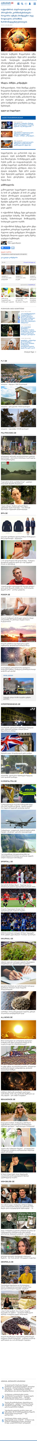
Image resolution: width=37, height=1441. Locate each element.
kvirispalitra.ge (9, 781)
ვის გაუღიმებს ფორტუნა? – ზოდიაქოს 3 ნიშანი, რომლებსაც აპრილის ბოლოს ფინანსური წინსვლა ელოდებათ (28, 330)
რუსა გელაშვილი (14, 243)
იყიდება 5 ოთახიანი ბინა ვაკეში (21, 277)
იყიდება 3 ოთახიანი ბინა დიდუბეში (6, 277)
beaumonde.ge (8, 1099)
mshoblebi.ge (7, 1181)
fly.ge (4, 361)
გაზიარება (7, 248)
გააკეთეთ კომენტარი (9, 257)
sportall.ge (7, 862)
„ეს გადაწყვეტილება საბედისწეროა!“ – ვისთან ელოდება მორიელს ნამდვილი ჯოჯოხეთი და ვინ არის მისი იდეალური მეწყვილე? (28, 318)
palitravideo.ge (8, 433)
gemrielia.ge (7, 1262)
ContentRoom (31, 284)
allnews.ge (7, 1017)
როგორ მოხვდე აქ (29, 262)
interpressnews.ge (10, 704)
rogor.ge (5, 595)
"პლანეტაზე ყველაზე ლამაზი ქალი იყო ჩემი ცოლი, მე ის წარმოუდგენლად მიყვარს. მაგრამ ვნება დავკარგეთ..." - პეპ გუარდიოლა (20, 1413)
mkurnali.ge (7, 939)
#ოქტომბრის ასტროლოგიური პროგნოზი (14, 254)
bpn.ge (4, 513)
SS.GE (3, 262)
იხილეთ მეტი (29, 352)
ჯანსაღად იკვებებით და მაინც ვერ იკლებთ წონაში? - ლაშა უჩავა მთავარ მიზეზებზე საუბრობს (7, 300)
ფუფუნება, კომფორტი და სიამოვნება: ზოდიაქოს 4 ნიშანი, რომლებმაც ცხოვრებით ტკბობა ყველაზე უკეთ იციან (28, 344)
